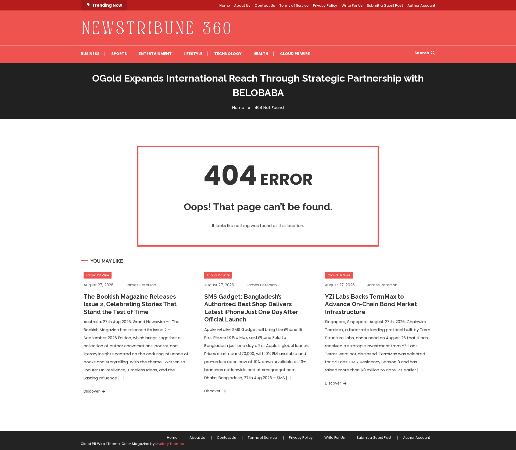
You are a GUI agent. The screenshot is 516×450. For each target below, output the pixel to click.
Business (90, 53)
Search (421, 53)
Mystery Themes (169, 443)
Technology (228, 53)
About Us (242, 5)
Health (260, 53)
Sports (119, 53)
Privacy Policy (325, 5)
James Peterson (141, 285)
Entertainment (155, 53)
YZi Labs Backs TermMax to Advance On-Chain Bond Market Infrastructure (371, 304)
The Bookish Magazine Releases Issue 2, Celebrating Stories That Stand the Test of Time (130, 304)
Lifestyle (193, 53)
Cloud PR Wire (295, 53)
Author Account (421, 5)
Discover (92, 391)
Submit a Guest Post (385, 5)
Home (224, 5)
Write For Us (352, 5)
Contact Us (265, 5)
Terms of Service (294, 5)
